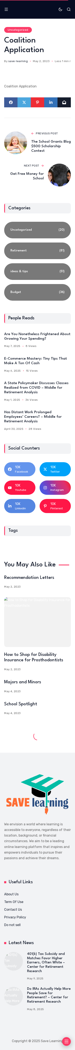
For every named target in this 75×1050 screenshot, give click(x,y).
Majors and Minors (22, 682)
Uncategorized (18, 29)
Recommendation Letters (29, 578)
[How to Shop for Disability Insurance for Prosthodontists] (37, 622)
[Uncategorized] (37, 230)
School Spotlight (20, 704)
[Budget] (37, 292)
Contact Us (13, 910)
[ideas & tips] (37, 271)
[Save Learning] (37, 794)
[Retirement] (37, 251)
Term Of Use (13, 902)
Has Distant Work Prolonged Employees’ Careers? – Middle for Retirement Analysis (33, 416)
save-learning (18, 61)
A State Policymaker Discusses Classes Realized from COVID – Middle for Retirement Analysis (36, 387)
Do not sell (12, 925)
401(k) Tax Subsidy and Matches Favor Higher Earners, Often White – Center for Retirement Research (46, 962)
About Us (11, 894)
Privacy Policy (15, 917)
